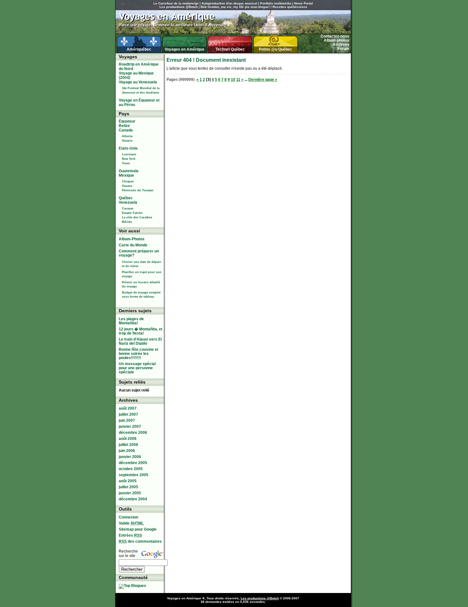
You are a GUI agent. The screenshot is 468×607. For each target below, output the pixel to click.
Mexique (126, 175)
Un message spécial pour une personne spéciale (137, 368)
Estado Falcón (132, 213)
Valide (131, 523)
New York (128, 158)
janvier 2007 (130, 426)
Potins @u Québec (275, 49)
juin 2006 (127, 450)
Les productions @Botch (179, 7)
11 (238, 79)
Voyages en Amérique (184, 49)
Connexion (128, 517)
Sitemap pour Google (138, 529)
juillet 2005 (128, 487)
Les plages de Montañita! (131, 321)
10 (233, 79)
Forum (343, 48)
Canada (126, 130)
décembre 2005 (133, 463)
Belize (124, 126)
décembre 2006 (133, 432)
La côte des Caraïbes (137, 217)
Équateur (127, 121)
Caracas (127, 208)
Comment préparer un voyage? (139, 253)
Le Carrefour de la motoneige (176, 3)
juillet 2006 (128, 444)
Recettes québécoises (290, 7)
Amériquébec (139, 49)
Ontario (127, 140)
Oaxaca (127, 185)
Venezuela (128, 202)
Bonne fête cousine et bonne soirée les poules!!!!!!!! (138, 353)
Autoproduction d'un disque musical (229, 3)
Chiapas (128, 181)
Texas (126, 163)
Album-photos (336, 40)
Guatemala (128, 171)
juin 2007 (127, 420)
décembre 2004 (133, 499)
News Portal (303, 3)
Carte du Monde (133, 245)
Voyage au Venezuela (138, 82)
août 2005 (128, 481)
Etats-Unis (128, 148)
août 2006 (128, 438)
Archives (341, 44)
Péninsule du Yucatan (137, 190)
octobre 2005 (131, 469)
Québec (126, 198)
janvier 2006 (130, 457)
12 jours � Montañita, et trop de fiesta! (140, 331)
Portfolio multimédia (275, 3)
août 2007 (128, 408)
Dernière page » (262, 79)
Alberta (127, 136)
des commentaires (140, 541)
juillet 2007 (128, 414)
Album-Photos (132, 239)
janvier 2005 (130, 493)
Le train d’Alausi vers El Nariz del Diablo (140, 341)
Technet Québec (230, 49)
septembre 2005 (133, 475)
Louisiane (129, 154)
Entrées (130, 535)
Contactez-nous (335, 36)
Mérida (127, 221)
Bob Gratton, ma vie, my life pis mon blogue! (235, 7)
